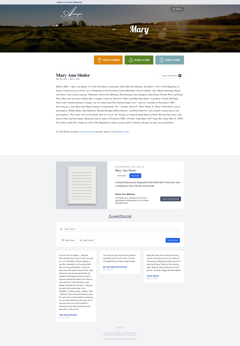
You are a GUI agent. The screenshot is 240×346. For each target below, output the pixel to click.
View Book (121, 175)
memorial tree (86, 131)
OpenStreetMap (122, 339)
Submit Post (173, 240)
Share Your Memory (170, 199)
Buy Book (135, 175)
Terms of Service (127, 335)
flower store (123, 131)
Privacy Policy (113, 335)
